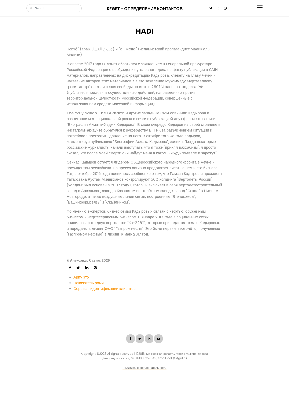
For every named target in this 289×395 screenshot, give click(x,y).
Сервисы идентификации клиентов (104, 288)
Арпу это (81, 277)
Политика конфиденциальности (144, 368)
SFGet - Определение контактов (145, 9)
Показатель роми (88, 283)
